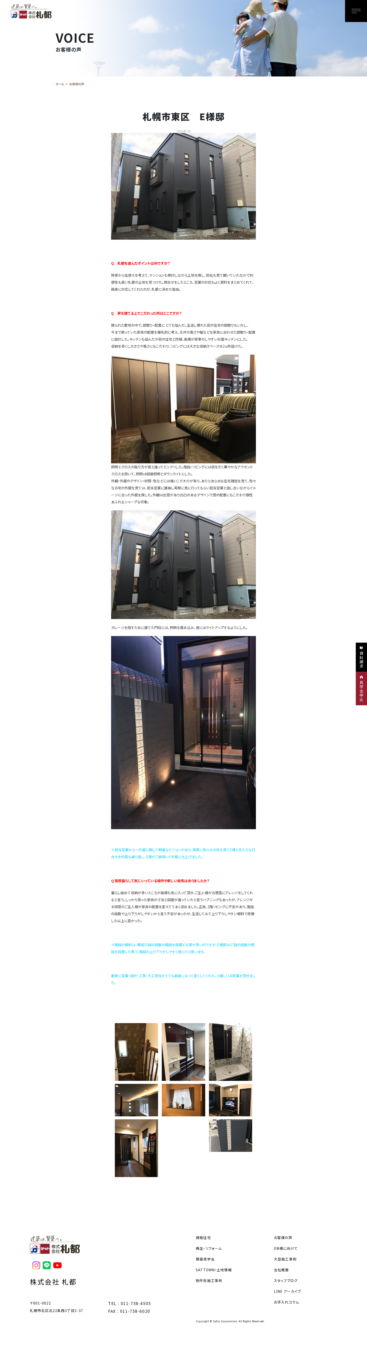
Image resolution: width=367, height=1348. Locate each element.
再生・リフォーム (209, 1248)
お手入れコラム (286, 1302)
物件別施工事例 (209, 1280)
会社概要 (281, 1269)
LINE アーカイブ (287, 1291)
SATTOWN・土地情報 (214, 1269)
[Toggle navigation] (356, 11)
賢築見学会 (205, 1259)
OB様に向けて (286, 1248)
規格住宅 (203, 1237)
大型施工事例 (285, 1259)
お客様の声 (283, 1237)
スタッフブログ (286, 1280)
